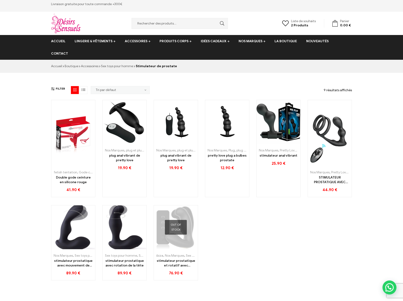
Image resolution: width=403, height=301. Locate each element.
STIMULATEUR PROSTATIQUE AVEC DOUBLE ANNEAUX (330, 179)
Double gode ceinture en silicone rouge (73, 179)
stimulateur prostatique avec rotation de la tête (124, 263)
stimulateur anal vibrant (278, 156)
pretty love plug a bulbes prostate (227, 158)
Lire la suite (165, 247)
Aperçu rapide (84, 164)
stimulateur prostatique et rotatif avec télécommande (176, 263)
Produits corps (174, 41)
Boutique (71, 66)
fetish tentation (65, 172)
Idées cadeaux (213, 41)
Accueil (58, 41)
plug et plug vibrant (140, 150)
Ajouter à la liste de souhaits (73, 164)
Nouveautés (317, 41)
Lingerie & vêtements (93, 41)
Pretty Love (288, 150)
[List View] (83, 90)
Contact (59, 54)
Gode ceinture (90, 172)
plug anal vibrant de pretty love (124, 158)
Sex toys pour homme (117, 66)
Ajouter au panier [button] (63, 164)
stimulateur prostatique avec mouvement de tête (73, 263)
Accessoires (136, 41)
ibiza (159, 256)
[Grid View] (75, 90)
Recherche (221, 23)
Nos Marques (250, 41)
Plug (232, 150)
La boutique (285, 41)
